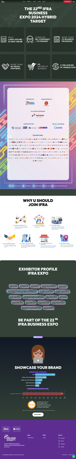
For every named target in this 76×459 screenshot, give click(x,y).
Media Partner (31, 437)
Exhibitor (29, 1)
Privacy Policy (64, 454)
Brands (39, 1)
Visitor (34, 1)
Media (44, 1)
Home (24, 1)
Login (74, 1)
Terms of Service (71, 454)
